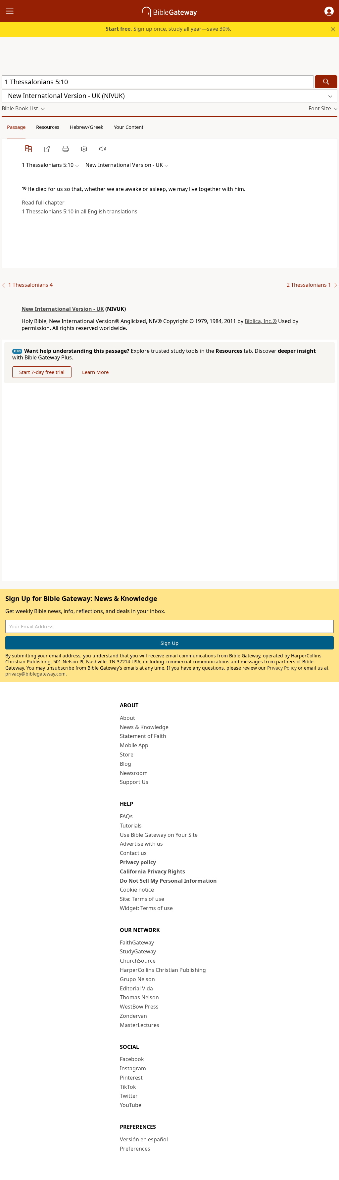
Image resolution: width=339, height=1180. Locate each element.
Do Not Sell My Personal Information (168, 880)
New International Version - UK (63, 309)
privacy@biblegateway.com (35, 674)
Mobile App (134, 745)
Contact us (133, 853)
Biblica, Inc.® (261, 321)
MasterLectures (139, 1025)
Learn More (95, 372)
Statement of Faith (143, 736)
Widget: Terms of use (146, 908)
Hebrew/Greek (86, 127)
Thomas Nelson (139, 997)
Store (126, 754)
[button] (329, 11)
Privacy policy (138, 862)
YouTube (130, 1105)
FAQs (126, 816)
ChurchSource (138, 960)
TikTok (128, 1086)
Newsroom (134, 773)
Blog (125, 763)
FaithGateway (137, 942)
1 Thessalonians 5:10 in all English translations (79, 211)
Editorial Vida (136, 988)
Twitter (129, 1095)
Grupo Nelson (137, 979)
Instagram (133, 1068)
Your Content (128, 127)
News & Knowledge (144, 727)
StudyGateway (138, 951)
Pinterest (131, 1077)
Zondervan (133, 1015)
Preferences (135, 1148)
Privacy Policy (282, 668)
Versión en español (144, 1139)
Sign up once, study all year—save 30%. (168, 28)
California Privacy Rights (152, 871)
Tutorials (131, 825)
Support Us (134, 782)
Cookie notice (137, 889)
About (127, 717)
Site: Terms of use (142, 899)
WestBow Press (139, 1006)
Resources (47, 127)
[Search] (326, 81)
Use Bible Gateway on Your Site (159, 834)
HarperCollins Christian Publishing (163, 970)
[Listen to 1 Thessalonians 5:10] (102, 148)
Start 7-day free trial (42, 372)
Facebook (132, 1059)
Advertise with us (141, 843)
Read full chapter (43, 202)
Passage (16, 127)
